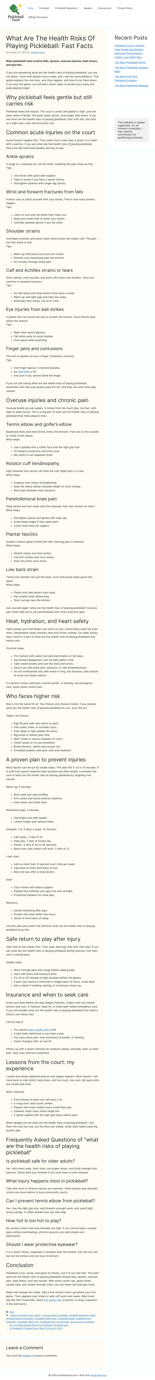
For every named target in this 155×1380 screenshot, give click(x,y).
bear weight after (38, 1029)
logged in (27, 1355)
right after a (25, 371)
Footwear (44, 8)
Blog (30, 8)
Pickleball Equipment (66, 8)
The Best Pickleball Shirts (130, 62)
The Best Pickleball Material (131, 85)
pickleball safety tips (28, 1321)
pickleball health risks (46, 1318)
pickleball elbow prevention (20, 1318)
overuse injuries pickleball (55, 1315)
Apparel (88, 8)
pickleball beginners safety (82, 1315)
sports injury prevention (82, 1321)
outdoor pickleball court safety (25, 1315)
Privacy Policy (124, 8)
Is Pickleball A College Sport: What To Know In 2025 (36, 1328)
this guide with (53, 1300)
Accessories (104, 8)
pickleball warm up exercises (54, 1321)
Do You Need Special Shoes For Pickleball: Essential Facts (39, 1325)
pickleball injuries (66, 1318)
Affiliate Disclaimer (38, 17)
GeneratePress (98, 1375)
